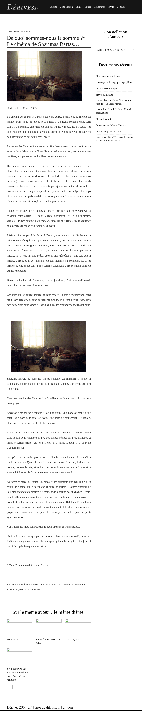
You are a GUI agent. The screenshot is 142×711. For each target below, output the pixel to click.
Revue (111, 7)
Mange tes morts (104, 119)
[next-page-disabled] (14, 687)
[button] (131, 7)
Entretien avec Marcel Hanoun (111, 125)
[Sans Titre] (19, 628)
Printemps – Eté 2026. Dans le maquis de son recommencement (114, 139)
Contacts (121, 7)
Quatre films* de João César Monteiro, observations (115, 111)
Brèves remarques (104, 94)
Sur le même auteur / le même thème (47, 612)
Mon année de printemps (108, 76)
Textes (88, 7)
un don (68, 707)
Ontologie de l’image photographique (114, 82)
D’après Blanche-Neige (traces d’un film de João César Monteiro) (113, 102)
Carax (26, 31)
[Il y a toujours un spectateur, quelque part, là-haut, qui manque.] (19, 657)
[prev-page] (9, 687)
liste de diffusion (47, 707)
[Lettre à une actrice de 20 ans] (48, 628)
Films (78, 7)
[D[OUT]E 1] (78, 628)
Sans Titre (12, 639)
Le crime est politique (106, 88)
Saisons (53, 7)
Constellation (66, 7)
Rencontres (99, 7)
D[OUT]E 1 (72, 639)
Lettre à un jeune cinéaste (108, 131)
